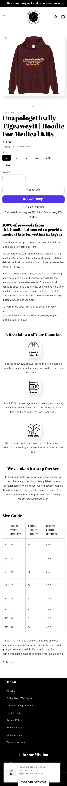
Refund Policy (14, 720)
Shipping (6, 147)
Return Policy (14, 713)
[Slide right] (40, 106)
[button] (4, 16)
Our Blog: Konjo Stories (20, 705)
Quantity (6, 172)
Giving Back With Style (19, 698)
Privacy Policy (14, 727)
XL (36, 158)
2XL (48, 158)
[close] (55, 767)
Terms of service (16, 742)
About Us (12, 690)
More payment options (33, 207)
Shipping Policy (15, 735)
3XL (8, 164)
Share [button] (9, 662)
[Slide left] (26, 106)
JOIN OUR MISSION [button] (33, 782)
